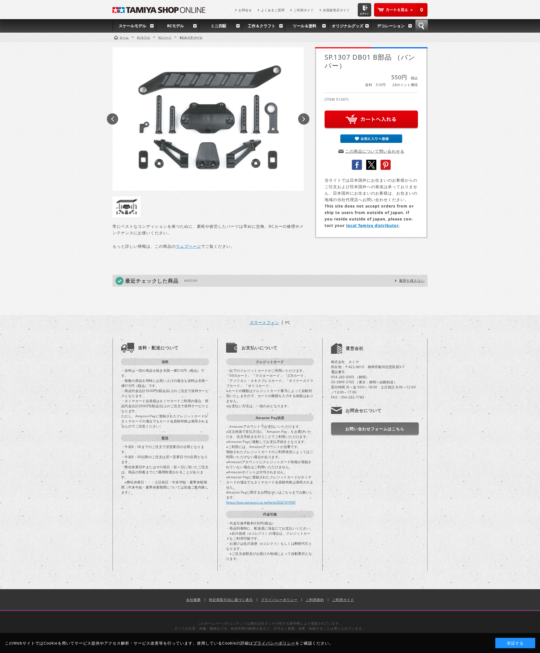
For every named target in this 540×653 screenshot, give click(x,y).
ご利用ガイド (304, 10)
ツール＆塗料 (304, 25)
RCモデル (175, 25)
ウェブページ (188, 246)
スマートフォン (264, 323)
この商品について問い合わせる (374, 151)
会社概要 (193, 599)
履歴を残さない (412, 280)
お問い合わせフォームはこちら (374, 428)
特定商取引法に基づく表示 (231, 599)
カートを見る (401, 10)
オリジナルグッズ (347, 25)
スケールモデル (132, 25)
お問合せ (245, 10)
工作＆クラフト (261, 25)
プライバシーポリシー (279, 599)
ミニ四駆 (218, 25)
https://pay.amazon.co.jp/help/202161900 (261, 502)
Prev (112, 119)
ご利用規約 (315, 599)
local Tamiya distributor (372, 225)
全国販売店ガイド (336, 10)
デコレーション (391, 25)
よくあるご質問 (273, 10)
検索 (421, 26)
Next (303, 119)
